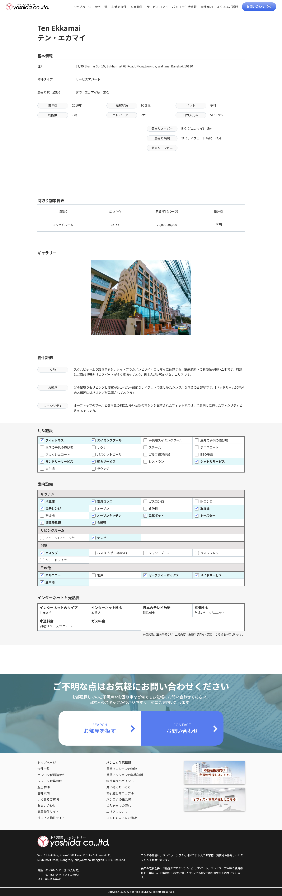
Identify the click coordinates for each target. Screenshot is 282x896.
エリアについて (117, 811)
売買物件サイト (48, 811)
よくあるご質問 (227, 7)
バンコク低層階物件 (51, 774)
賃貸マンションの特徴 (121, 768)
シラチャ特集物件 (49, 780)
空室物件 (136, 7)
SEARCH (100, 728)
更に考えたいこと (118, 787)
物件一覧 (101, 7)
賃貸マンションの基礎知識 (124, 774)
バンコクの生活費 (118, 799)
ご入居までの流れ (118, 805)
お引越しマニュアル (120, 793)
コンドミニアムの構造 (121, 817)
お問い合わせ (256, 6)
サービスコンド (157, 7)
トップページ (82, 7)
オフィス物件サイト (51, 817)
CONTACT (182, 728)
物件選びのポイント (120, 780)
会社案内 (206, 7)
